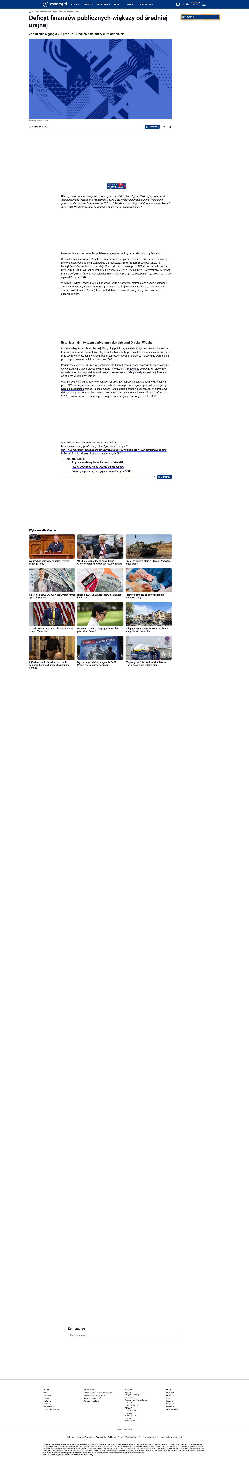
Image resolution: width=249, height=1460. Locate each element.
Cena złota (170, 1392)
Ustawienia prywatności (170, 1437)
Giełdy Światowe (172, 1410)
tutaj (91, 1455)
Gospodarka (145, 4)
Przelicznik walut (48, 1407)
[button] (185, 4)
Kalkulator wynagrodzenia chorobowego (98, 1392)
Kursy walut (47, 1395)
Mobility (118, 4)
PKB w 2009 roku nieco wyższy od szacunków (98, 466)
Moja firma (102, 4)
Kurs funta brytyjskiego (51, 1410)
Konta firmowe (130, 1421)
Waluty (87, 4)
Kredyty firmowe (130, 1415)
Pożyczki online (130, 1410)
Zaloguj (195, 4)
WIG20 (168, 1398)
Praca (130, 4)
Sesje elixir (170, 1401)
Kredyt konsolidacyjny (132, 1395)
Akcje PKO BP (171, 1395)
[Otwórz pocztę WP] (178, 4)
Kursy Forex (170, 1404)
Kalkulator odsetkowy (91, 1401)
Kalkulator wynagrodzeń (92, 1398)
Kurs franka (47, 1401)
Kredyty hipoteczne (131, 1405)
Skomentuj (154, 127)
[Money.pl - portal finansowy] (60, 4)
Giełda (74, 4)
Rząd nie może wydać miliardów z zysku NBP (98, 462)
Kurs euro (46, 1398)
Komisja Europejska (72, 388)
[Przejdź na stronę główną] (45, 6)
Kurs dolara (47, 1404)
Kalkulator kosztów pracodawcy (95, 1395)
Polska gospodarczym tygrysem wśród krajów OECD (102, 471)
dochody (134, 368)
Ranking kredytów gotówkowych (136, 1400)
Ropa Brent (170, 1407)
